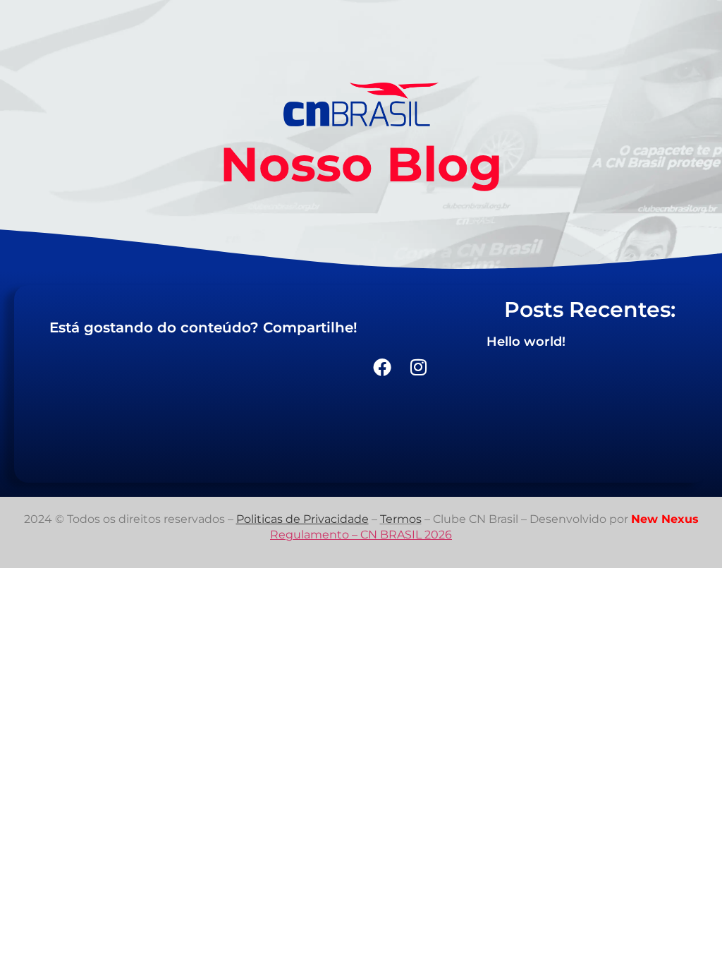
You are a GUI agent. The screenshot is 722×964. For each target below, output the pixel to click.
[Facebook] (382, 367)
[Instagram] (418, 367)
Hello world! (526, 341)
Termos (401, 519)
